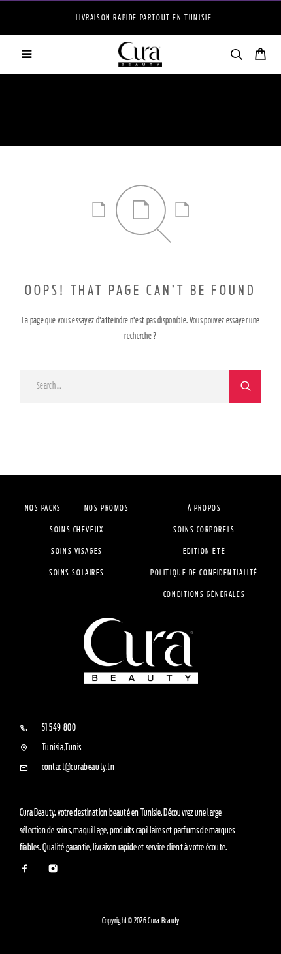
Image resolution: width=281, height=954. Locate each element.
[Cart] (260, 55)
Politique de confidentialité (204, 572)
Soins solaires (77, 572)
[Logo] (140, 54)
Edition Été (204, 551)
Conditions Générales (204, 594)
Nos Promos (106, 508)
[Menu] (26, 54)
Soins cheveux (76, 529)
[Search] (236, 56)
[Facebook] (25, 869)
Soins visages (76, 551)
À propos (204, 508)
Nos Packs (43, 508)
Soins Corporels (204, 529)
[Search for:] (124, 386)
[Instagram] (53, 869)
